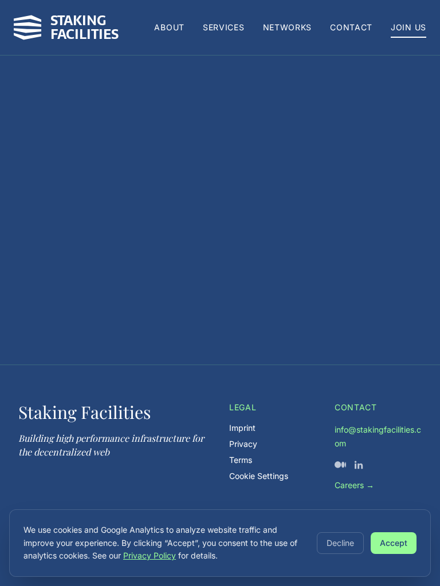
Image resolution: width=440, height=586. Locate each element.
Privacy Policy (149, 555)
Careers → (354, 485)
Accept (393, 543)
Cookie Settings (258, 476)
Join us (408, 27)
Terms (240, 460)
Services (224, 27)
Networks (287, 27)
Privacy (243, 444)
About (169, 27)
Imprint (242, 428)
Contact (351, 27)
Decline (340, 543)
